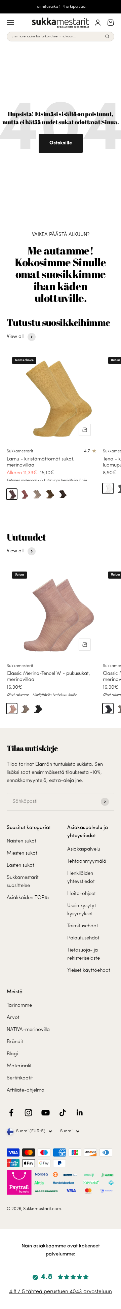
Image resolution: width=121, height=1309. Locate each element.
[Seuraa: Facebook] (11, 1112)
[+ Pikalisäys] (85, 430)
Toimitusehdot (82, 926)
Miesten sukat (22, 853)
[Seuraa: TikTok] (62, 1112)
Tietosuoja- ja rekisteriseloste (83, 954)
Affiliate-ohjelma (25, 1090)
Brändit (15, 1041)
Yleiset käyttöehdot (88, 970)
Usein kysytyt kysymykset (81, 910)
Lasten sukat (20, 865)
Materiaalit (19, 1066)
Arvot (13, 1017)
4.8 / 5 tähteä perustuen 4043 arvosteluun (60, 1292)
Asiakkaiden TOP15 (28, 897)
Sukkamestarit (20, 451)
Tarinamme (19, 1005)
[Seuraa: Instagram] (28, 1112)
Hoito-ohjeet (81, 893)
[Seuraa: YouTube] (45, 1112)
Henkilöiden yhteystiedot (81, 877)
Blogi (12, 1054)
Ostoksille (60, 143)
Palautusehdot (83, 938)
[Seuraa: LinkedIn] (79, 1112)
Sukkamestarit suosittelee (23, 881)
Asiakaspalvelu (83, 849)
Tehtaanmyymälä (86, 861)
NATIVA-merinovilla (28, 1029)
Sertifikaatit (20, 1078)
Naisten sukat (21, 841)
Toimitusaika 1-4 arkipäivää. (60, 7)
